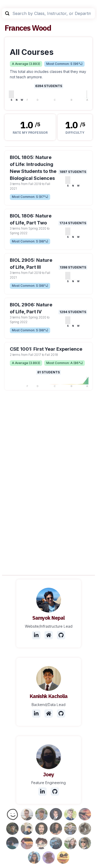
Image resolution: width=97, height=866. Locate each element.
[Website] (48, 635)
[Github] (61, 635)
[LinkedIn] (36, 635)
